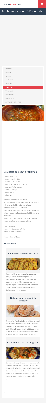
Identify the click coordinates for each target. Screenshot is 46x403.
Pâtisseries (10, 94)
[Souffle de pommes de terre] (23, 264)
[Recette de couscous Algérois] (23, 353)
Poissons (9, 83)
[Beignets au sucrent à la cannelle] (23, 311)
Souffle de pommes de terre (23, 253)
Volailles (9, 91)
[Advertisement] (23, 43)
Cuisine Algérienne (42, 4)
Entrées (9, 69)
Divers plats (10, 98)
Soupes (8, 72)
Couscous (9, 80)
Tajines (8, 76)
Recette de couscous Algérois (23, 342)
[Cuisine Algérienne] (23, 4)
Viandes (9, 87)
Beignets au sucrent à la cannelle (23, 299)
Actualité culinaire (13, 102)
